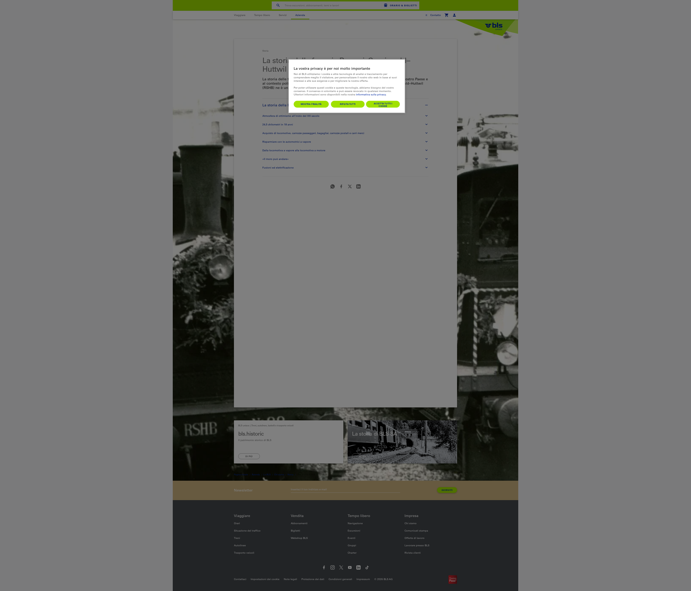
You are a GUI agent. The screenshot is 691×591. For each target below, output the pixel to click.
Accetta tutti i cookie (383, 104)
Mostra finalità (311, 104)
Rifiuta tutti (348, 104)
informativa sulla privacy (371, 94)
